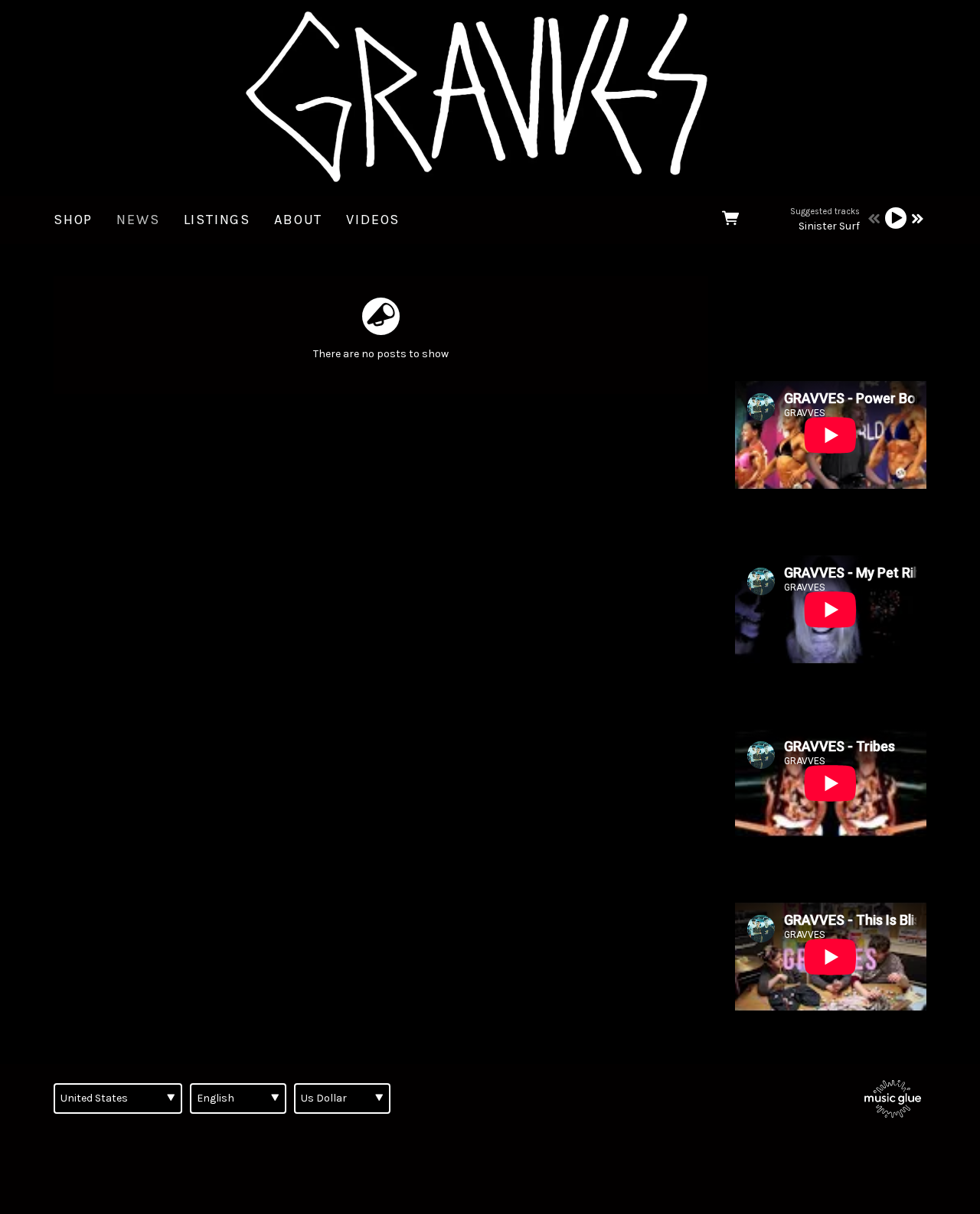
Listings (217, 219)
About (298, 219)
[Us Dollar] (342, 1098)
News (137, 219)
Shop (73, 219)
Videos (373, 219)
